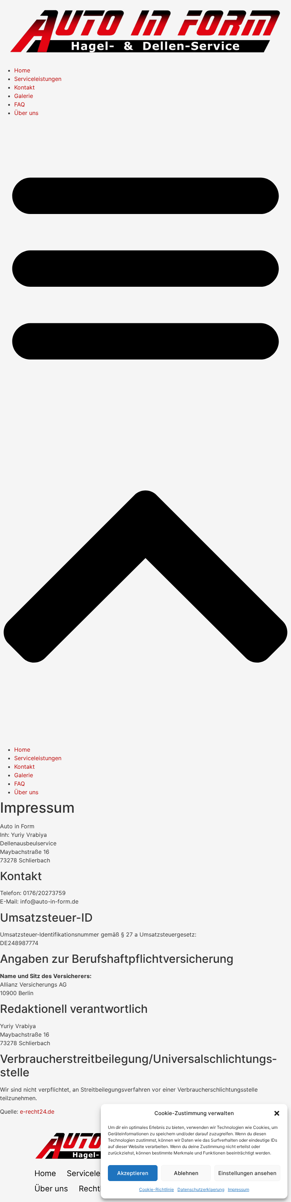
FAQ (19, 104)
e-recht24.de (37, 1111)
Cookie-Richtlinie (156, 1189)
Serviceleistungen (37, 78)
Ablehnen (186, 1173)
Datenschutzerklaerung (200, 1189)
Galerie (23, 95)
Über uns (26, 112)
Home (22, 70)
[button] (276, 1113)
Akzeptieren (132, 1173)
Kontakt (24, 87)
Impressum (238, 1189)
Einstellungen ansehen (247, 1173)
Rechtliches (100, 1188)
